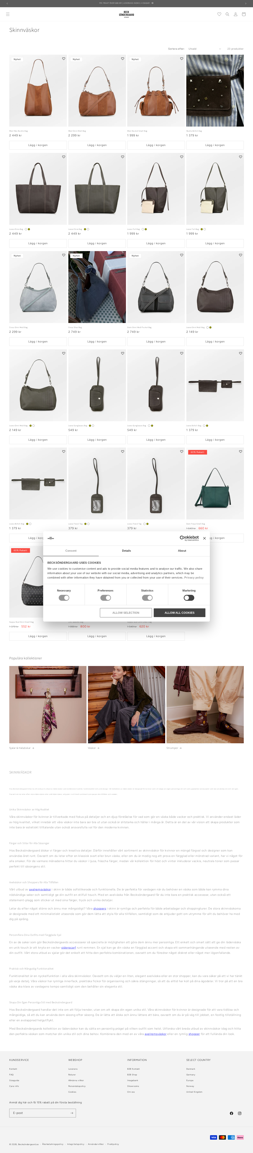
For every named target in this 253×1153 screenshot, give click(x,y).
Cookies (72, 1092)
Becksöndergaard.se (28, 1144)
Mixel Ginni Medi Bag (77, 131)
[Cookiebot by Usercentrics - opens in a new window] (182, 538)
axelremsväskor (40, 889)
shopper (194, 1034)
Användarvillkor (96, 1144)
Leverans (73, 1069)
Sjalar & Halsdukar (20, 748)
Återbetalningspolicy (53, 1144)
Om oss (131, 1092)
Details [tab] (126, 550)
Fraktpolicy (113, 1144)
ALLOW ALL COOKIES (179, 612)
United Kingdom (194, 1092)
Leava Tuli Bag (133, 229)
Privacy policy (194, 577)
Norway (190, 1086)
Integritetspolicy (75, 1144)
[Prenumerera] (72, 1113)
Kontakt (13, 1069)
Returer (72, 1075)
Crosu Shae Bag (75, 327)
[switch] (105, 598)
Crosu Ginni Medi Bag (18, 327)
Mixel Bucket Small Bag (137, 131)
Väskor (92, 748)
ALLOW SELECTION (125, 612)
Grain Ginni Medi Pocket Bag (139, 327)
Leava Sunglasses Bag (77, 425)
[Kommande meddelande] (246, 3)
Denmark (190, 1069)
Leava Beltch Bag (193, 425)
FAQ (11, 1075)
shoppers (99, 908)
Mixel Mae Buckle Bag (18, 131)
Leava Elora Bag (16, 229)
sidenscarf (68, 947)
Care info (14, 1086)
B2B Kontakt (133, 1069)
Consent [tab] (70, 550)
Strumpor (172, 748)
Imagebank (132, 1080)
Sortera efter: (176, 48)
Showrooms (133, 1086)
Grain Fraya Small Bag (195, 524)
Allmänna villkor (76, 1080)
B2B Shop (132, 1075)
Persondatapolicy (77, 1086)
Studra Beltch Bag (194, 131)
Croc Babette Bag (75, 622)
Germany (190, 1075)
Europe (190, 1080)
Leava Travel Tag (75, 524)
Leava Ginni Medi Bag (195, 327)
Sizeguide (14, 1080)
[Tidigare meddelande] (7, 3)
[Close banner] (204, 538)
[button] (8, 14)
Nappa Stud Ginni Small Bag (21, 622)
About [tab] (182, 550)
